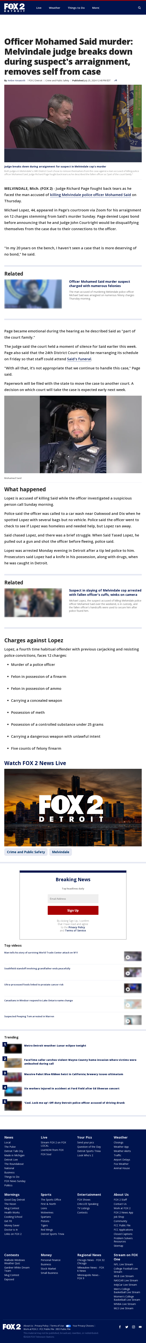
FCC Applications (123, 1229)
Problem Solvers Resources (123, 1239)
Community (120, 1221)
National (9, 1168)
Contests (82, 1212)
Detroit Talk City (13, 1151)
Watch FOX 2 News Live (35, 763)
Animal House (122, 1168)
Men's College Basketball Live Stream (127, 1290)
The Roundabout (14, 1164)
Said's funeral (79, 359)
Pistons (45, 1221)
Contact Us (120, 1204)
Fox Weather (121, 1164)
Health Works (12, 1212)
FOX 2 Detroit (35, 80)
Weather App (121, 1146)
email (140, 1327)
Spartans (46, 1216)
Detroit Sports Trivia (89, 1151)
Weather (121, 1137)
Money (46, 1255)
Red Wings (47, 1229)
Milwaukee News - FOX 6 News (90, 1269)
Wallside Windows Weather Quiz (14, 1261)
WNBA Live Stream (125, 1304)
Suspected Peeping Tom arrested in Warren (29, 1016)
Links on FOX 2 (13, 1234)
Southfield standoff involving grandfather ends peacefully (37, 968)
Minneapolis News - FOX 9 (88, 1276)
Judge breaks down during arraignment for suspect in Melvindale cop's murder (55, 166)
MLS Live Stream (123, 1308)
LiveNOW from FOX (52, 1150)
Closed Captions (123, 1234)
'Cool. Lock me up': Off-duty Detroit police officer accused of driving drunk (74, 1102)
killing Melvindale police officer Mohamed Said (90, 194)
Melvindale (60, 852)
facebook (120, 1327)
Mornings (11, 1194)
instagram (133, 1327)
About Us (121, 1194)
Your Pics (84, 1137)
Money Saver (11, 1225)
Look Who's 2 (85, 1155)
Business (9, 1172)
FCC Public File (122, 1225)
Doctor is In (11, 1229)
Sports (46, 1194)
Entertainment (89, 1194)
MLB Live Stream (124, 1276)
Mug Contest (11, 1208)
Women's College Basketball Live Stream (127, 1298)
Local (7, 1142)
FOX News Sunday (14, 1181)
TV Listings (83, 1208)
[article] (33, 293)
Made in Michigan (14, 1155)
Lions (44, 1208)
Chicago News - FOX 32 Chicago (91, 1261)
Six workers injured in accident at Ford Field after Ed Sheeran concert (71, 1088)
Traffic (117, 1155)
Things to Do (11, 1176)
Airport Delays (122, 1159)
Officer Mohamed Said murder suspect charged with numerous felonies (99, 283)
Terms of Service (75, 930)
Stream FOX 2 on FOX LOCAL (53, 1144)
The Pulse (10, 1146)
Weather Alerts (122, 1151)
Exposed (9, 1279)
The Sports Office (51, 1199)
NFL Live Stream (123, 1264)
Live (44, 1137)
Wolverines (47, 1212)
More (95, 7)
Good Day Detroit (14, 1199)
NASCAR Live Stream (126, 1280)
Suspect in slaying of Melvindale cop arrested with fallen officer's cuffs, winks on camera (105, 592)
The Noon (10, 1204)
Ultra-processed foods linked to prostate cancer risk (33, 984)
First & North (48, 1204)
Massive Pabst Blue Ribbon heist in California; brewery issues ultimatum (73, 1074)
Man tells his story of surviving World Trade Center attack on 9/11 (41, 952)
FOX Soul (46, 1154)
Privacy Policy (77, 927)
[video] (133, 956)
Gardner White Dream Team (17, 1269)
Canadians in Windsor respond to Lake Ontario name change (38, 1000)
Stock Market (48, 1268)
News (8, 1137)
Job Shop (119, 1216)
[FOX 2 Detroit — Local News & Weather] (16, 7)
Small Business (49, 1273)
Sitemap (118, 1245)
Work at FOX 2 (122, 1208)
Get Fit (8, 1221)
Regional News (89, 1255)
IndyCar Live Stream (125, 1284)
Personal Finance (51, 1260)
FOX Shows (83, 1199)
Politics (8, 1185)
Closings (118, 1142)
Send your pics (85, 1142)
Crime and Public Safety (57, 80)
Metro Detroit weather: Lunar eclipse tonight (55, 1045)
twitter (127, 1327)
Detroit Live (11, 1159)
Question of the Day (89, 1146)
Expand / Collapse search (139, 8)
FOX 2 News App (123, 1212)
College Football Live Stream (126, 1270)
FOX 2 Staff (120, 1199)
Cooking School (13, 1216)
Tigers (44, 1225)
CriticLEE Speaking (87, 1204)
